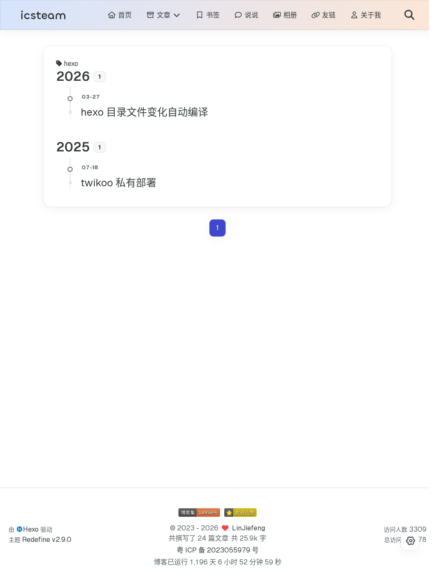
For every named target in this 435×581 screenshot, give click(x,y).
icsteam (43, 15)
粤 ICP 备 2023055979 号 (215, 550)
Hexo (31, 529)
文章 (158, 15)
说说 (244, 15)
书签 (206, 15)
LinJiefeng (245, 528)
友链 (322, 15)
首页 (118, 15)
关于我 (364, 15)
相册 (283, 15)
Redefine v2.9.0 (46, 539)
